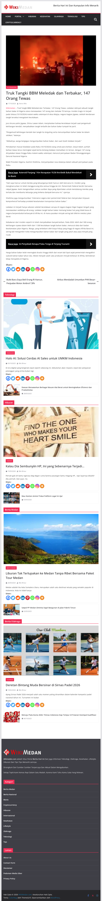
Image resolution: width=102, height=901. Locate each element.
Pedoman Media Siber (12, 873)
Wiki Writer (22, 363)
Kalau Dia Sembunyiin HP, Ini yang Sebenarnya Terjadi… (45, 466)
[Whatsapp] (32, 269)
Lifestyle (7, 826)
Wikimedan (10, 108)
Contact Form (9, 863)
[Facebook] (8, 269)
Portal (18, 16)
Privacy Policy (9, 878)
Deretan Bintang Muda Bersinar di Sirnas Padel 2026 (43, 685)
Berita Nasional (10, 794)
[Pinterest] (28, 269)
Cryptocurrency (13, 22)
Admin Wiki (23, 103)
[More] (42, 269)
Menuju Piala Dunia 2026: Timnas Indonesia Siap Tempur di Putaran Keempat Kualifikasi (59, 715)
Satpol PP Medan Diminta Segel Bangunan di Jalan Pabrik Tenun (49, 607)
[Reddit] (18, 269)
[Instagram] (37, 269)
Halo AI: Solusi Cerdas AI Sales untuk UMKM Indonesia (44, 358)
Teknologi (72, 16)
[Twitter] (13, 269)
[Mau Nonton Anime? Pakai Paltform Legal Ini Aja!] (11, 497)
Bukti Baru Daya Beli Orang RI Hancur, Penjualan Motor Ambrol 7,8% (24, 281)
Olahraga (59, 16)
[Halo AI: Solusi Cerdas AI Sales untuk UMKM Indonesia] (50, 324)
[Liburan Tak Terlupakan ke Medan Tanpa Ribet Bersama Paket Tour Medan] (50, 539)
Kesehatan (45, 16)
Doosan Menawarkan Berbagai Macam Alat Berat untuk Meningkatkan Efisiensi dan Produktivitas (57, 388)
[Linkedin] (23, 269)
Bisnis (5, 800)
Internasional (12, 87)
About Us (7, 857)
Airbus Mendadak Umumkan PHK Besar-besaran (76, 281)
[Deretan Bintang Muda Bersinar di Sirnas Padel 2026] (50, 651)
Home (8, 16)
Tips (83, 16)
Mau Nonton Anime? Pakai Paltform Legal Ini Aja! (42, 496)
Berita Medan (11, 568)
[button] (23, 16)
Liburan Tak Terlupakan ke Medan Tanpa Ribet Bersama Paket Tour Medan (50, 575)
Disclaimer (7, 868)
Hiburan (32, 16)
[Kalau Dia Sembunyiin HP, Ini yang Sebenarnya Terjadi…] (50, 432)
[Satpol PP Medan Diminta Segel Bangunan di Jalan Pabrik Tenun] (11, 609)
